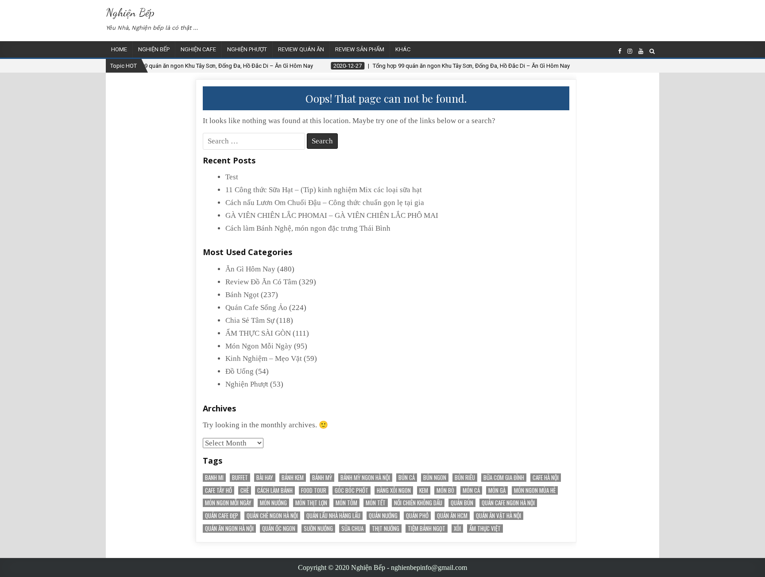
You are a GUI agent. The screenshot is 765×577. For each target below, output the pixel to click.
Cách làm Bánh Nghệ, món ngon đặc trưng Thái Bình (307, 228)
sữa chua (352, 528)
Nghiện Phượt (247, 49)
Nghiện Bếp (130, 12)
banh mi (214, 477)
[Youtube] (640, 51)
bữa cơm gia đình (503, 477)
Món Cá (471, 490)
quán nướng (383, 515)
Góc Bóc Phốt (351, 490)
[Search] (652, 51)
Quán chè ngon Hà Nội (272, 515)
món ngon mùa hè (535, 490)
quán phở (417, 515)
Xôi (457, 528)
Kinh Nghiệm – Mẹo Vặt (263, 358)
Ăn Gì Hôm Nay (250, 269)
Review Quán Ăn (301, 49)
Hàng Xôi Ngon (394, 490)
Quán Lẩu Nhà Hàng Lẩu (333, 515)
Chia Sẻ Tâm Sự (249, 320)
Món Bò (445, 490)
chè (244, 490)
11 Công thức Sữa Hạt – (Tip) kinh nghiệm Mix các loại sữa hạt (323, 190)
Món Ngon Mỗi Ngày (258, 346)
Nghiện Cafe (198, 49)
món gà (497, 490)
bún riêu (465, 477)
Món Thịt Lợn (311, 503)
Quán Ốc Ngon (278, 528)
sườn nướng (318, 528)
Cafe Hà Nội (546, 477)
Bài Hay (264, 477)
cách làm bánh (275, 490)
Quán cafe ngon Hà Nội (508, 503)
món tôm (346, 503)
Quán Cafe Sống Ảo (256, 307)
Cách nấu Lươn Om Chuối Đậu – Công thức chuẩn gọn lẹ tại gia (324, 202)
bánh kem (293, 477)
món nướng (273, 503)
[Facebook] (619, 51)
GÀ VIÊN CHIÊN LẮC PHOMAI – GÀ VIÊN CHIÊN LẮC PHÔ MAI (331, 215)
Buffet (240, 477)
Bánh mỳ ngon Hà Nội (365, 477)
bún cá (406, 477)
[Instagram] (629, 51)
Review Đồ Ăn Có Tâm (261, 282)
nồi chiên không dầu (418, 503)
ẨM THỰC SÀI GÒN (258, 333)
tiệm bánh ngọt (426, 528)
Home (119, 49)
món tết (376, 503)
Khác (402, 49)
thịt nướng (385, 528)
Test (231, 177)
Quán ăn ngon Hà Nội (229, 528)
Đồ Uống (239, 371)
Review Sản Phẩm (359, 49)
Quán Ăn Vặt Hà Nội (498, 515)
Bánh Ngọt (242, 294)
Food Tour (313, 490)
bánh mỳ (322, 477)
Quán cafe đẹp (221, 515)
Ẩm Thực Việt (485, 528)
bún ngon (434, 477)
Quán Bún (462, 503)
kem (423, 490)
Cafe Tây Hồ (218, 490)
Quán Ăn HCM (452, 515)
